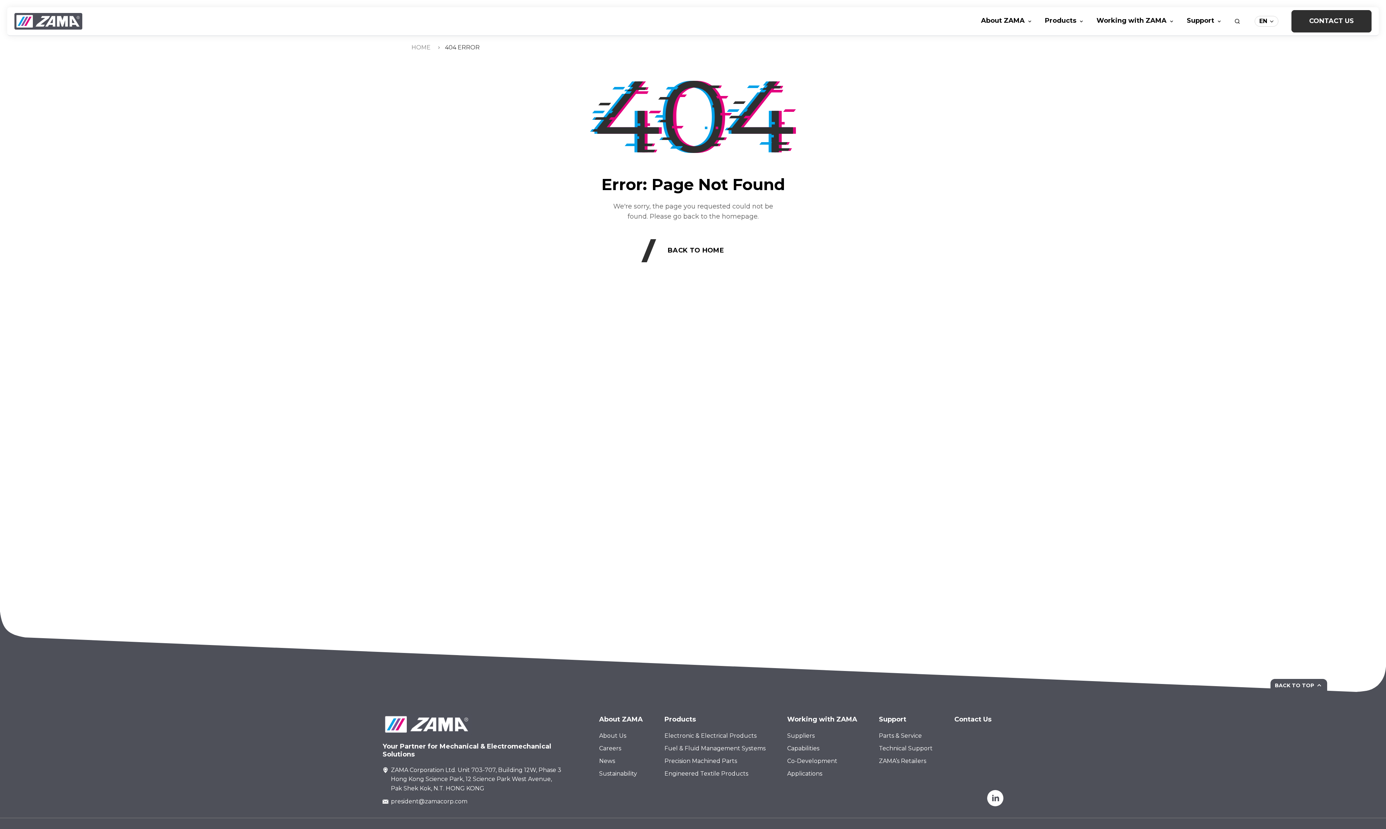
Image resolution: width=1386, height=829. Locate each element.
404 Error (462, 47)
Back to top (1294, 685)
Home (421, 47)
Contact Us (1331, 21)
